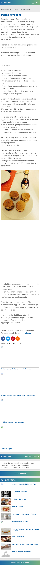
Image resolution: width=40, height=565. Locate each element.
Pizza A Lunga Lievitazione (21, 551)
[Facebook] (3, 338)
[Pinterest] (13, 338)
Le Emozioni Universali (19, 491)
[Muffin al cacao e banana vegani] (20, 410)
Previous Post (31, 457)
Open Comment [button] (20, 473)
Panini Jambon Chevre (19, 499)
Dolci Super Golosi (18, 536)
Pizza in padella (17, 506)
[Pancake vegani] (20, 436)
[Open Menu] (33, 2)
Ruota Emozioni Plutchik (20, 521)
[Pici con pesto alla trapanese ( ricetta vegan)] (20, 357)
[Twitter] (8, 338)
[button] (17, 338)
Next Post (7, 457)
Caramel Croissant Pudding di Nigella (25, 544)
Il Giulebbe (6, 3)
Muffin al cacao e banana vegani (12, 422)
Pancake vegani (11, 14)
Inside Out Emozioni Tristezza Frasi (24, 484)
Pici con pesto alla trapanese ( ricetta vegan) (17, 369)
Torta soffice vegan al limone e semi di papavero (18, 395)
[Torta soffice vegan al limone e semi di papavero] (20, 383)
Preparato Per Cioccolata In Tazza (24, 514)
